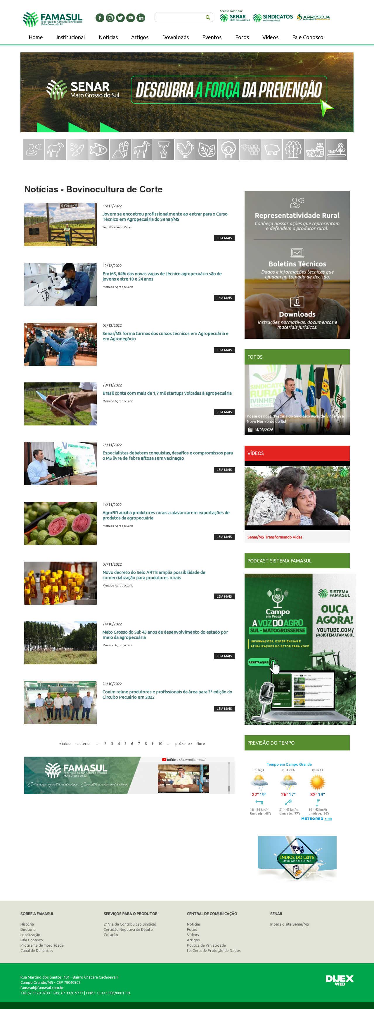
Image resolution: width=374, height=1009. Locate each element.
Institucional (70, 37)
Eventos (211, 37)
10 (160, 743)
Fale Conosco (307, 37)
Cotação (111, 935)
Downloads (175, 37)
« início (65, 743)
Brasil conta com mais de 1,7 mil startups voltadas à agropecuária (167, 393)
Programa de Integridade (42, 945)
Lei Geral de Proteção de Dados (214, 950)
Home (36, 37)
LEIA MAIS (224, 238)
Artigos (139, 37)
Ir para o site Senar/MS (289, 924)
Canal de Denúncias (36, 950)
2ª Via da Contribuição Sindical (130, 924)
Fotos (242, 37)
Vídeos (270, 37)
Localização (30, 935)
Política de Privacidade (206, 945)
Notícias (108, 37)
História (27, 924)
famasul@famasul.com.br (42, 988)
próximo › (183, 743)
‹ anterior (83, 743)
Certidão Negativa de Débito (128, 929)
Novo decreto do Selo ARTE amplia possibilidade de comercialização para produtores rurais (154, 575)
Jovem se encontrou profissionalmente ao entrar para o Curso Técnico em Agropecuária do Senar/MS (165, 216)
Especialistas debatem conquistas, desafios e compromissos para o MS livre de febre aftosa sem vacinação (168, 455)
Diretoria (28, 929)
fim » (201, 743)
